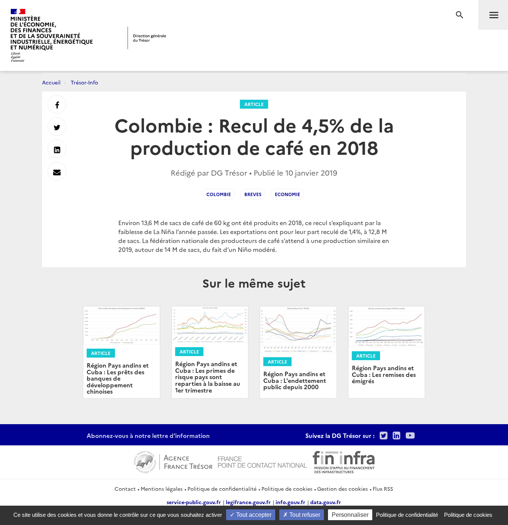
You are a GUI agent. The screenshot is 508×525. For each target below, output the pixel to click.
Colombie (218, 194)
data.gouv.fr (325, 502)
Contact (125, 488)
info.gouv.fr (290, 502)
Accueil (51, 82)
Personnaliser (350, 515)
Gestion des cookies (342, 488)
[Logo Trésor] (147, 37)
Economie (287, 194)
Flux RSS (383, 488)
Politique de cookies (286, 488)
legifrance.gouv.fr (248, 502)
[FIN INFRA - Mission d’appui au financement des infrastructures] (343, 461)
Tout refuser (304, 515)
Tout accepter (253, 515)
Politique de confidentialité (222, 488)
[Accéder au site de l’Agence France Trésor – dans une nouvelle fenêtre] (173, 461)
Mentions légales (162, 488)
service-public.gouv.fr (194, 502)
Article (254, 104)
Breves (252, 194)
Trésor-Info (84, 82)
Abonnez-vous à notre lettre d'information (148, 435)
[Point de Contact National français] (263, 461)
